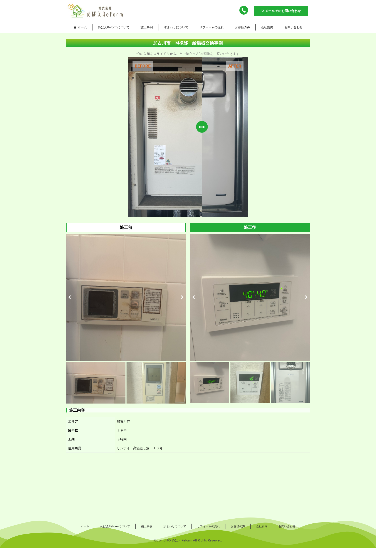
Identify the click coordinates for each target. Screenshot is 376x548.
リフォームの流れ (211, 27)
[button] (69, 297)
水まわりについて (176, 27)
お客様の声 (242, 27)
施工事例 (147, 27)
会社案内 (267, 27)
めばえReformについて (113, 27)
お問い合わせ (293, 27)
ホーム (82, 27)
